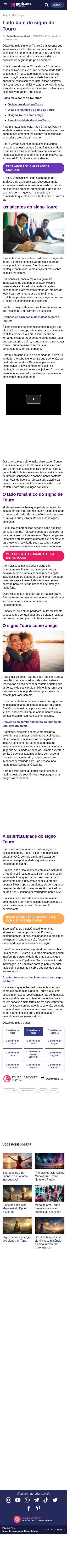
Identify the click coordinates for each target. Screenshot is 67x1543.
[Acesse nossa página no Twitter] (55, 1500)
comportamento (27, 1090)
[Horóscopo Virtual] (19, 5)
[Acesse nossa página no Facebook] (29, 1508)
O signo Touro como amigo (25, 115)
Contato (50, 1530)
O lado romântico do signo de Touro (31, 109)
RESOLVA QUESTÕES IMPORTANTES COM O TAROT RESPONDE (31, 918)
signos (43, 1090)
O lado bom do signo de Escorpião (33, 1054)
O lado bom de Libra (12, 1054)
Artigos (6, 15)
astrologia (9, 1090)
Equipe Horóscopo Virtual (18, 36)
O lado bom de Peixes (55, 1066)
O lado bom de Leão (33, 1042)
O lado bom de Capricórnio (12, 1066)
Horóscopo (18, 15)
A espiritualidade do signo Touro (29, 120)
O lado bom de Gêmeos (55, 1031)
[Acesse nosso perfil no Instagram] (9, 1500)
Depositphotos (31, 1531)
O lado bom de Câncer (12, 1042)
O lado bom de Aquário (33, 1066)
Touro (36, 45)
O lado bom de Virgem (55, 1042)
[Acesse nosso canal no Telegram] (36, 1500)
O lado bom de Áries (12, 1031)
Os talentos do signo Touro (25, 104)
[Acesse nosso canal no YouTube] (18, 1500)
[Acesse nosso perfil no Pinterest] (38, 1508)
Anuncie (60, 1530)
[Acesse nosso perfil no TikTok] (46, 1500)
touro (54, 1090)
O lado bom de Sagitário (55, 1054)
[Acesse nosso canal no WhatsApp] (27, 1500)
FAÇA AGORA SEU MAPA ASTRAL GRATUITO (28, 168)
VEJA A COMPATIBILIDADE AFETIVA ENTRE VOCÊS (30, 556)
